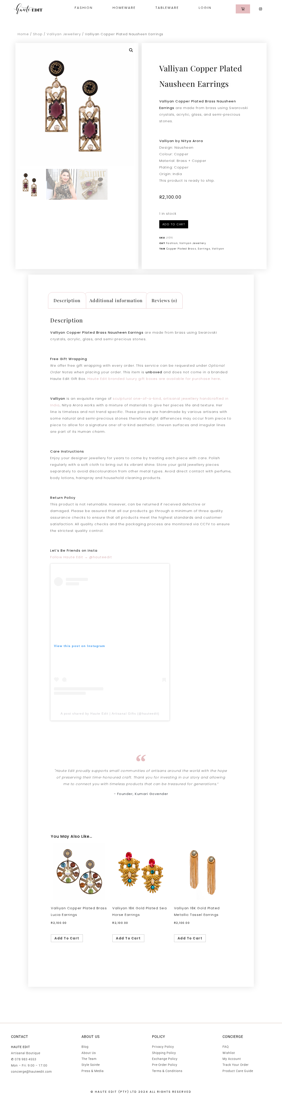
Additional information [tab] (116, 300)
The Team (89, 1059)
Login (205, 7)
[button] (131, 50)
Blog (85, 1046)
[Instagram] (260, 9)
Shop (38, 34)
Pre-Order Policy (164, 1065)
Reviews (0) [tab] (164, 300)
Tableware (167, 7)
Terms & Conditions (167, 1071)
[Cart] (243, 8)
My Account (232, 1059)
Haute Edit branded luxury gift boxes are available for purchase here (153, 378)
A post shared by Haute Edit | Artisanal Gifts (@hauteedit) (110, 713)
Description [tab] (67, 300)
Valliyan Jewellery (64, 34)
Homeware (124, 7)
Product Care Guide (238, 1071)
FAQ (226, 1046)
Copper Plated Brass (181, 248)
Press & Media (93, 1071)
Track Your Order (236, 1065)
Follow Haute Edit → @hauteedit (81, 557)
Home (23, 34)
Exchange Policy (165, 1059)
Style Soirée (91, 1065)
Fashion (84, 7)
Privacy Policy (163, 1046)
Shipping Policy (164, 1053)
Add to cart (173, 224)
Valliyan (218, 248)
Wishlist (229, 1053)
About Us (89, 1053)
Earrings (204, 248)
